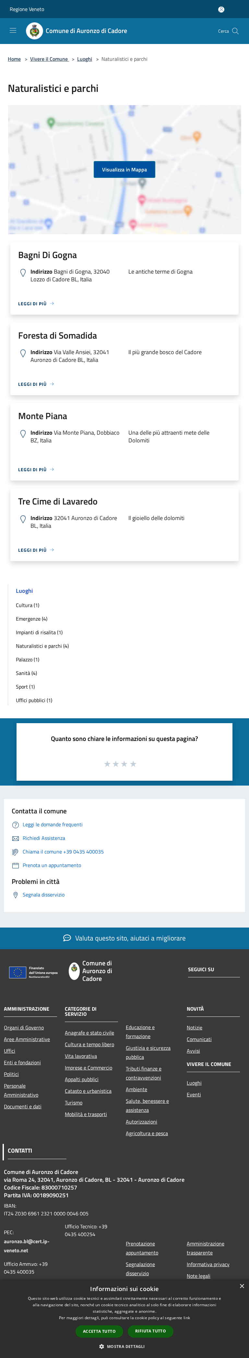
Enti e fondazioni (22, 1062)
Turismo (73, 1102)
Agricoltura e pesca (147, 1133)
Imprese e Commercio (88, 1067)
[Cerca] (235, 31)
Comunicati (199, 1039)
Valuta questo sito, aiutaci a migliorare (130, 938)
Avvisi (193, 1051)
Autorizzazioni (141, 1121)
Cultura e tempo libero (89, 1044)
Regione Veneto (27, 9)
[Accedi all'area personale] (221, 9)
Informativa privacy (208, 1264)
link (187, 1317)
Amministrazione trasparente (205, 1248)
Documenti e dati (23, 1106)
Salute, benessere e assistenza (147, 1105)
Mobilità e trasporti (86, 1114)
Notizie (194, 1027)
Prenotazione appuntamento (142, 1248)
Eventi (194, 1094)
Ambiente (136, 1089)
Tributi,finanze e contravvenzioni (143, 1073)
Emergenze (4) (31, 619)
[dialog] (124, 1318)
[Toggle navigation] (13, 30)
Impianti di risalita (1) (39, 632)
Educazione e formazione (140, 1031)
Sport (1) (25, 686)
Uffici (9, 1051)
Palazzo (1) (27, 659)
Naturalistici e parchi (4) (42, 646)
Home (14, 59)
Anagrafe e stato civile (89, 1033)
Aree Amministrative (27, 1039)
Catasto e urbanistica (88, 1091)
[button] (124, 1346)
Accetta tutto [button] (99, 1331)
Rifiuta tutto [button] (150, 1331)
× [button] (241, 1286)
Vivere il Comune (49, 59)
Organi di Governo (24, 1027)
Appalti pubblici (82, 1079)
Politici (11, 1074)
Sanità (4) (26, 673)
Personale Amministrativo (21, 1090)
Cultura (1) (27, 605)
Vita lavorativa (81, 1056)
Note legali (198, 1276)
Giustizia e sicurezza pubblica (148, 1052)
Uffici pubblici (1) (34, 700)
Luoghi (84, 59)
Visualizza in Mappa (124, 169)
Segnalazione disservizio (140, 1268)
